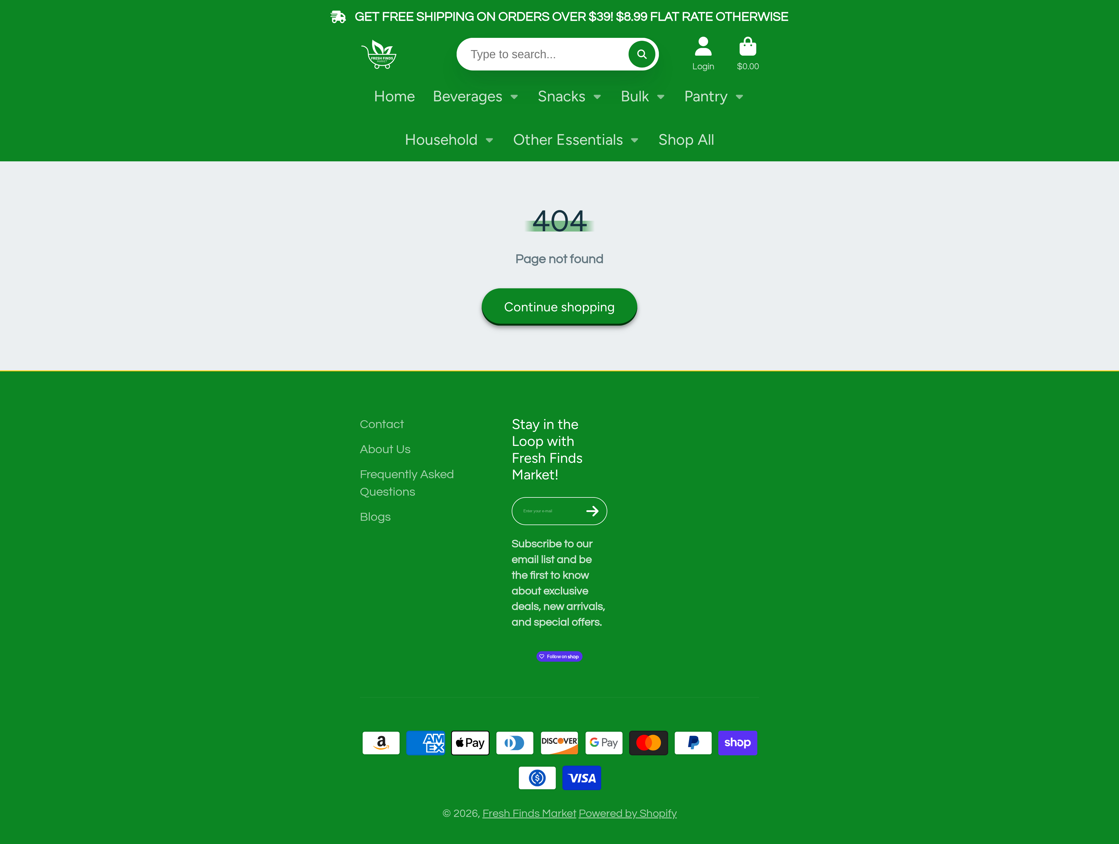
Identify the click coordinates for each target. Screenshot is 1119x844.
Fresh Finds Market (529, 813)
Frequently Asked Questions (407, 483)
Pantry (706, 96)
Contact (382, 424)
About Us (385, 449)
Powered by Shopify (628, 813)
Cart (748, 54)
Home (394, 96)
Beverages (467, 96)
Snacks (561, 96)
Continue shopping (559, 307)
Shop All (686, 139)
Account (703, 54)
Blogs (375, 517)
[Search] (642, 54)
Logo (380, 54)
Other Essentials (568, 139)
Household (441, 139)
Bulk (635, 96)
